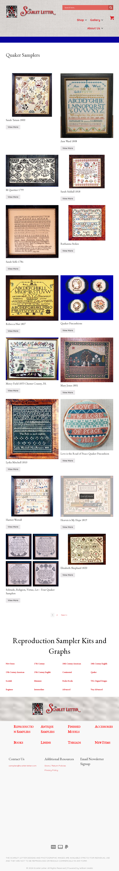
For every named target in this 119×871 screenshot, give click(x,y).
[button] (86, 20)
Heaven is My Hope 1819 (74, 520)
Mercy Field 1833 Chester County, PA (26, 383)
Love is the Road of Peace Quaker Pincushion (85, 453)
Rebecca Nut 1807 (16, 324)
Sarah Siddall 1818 (70, 191)
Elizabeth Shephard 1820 (74, 568)
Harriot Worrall (14, 519)
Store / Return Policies (55, 765)
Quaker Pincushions (71, 323)
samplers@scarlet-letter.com (22, 765)
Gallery (95, 20)
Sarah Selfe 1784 (14, 261)
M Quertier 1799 (15, 190)
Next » (64, 615)
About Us (93, 28)
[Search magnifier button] (110, 7)
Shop (80, 20)
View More (13, 127)
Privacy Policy (51, 770)
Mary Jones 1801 (69, 385)
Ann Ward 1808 (69, 141)
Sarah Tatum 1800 (15, 120)
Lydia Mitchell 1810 (16, 462)
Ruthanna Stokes (70, 243)
